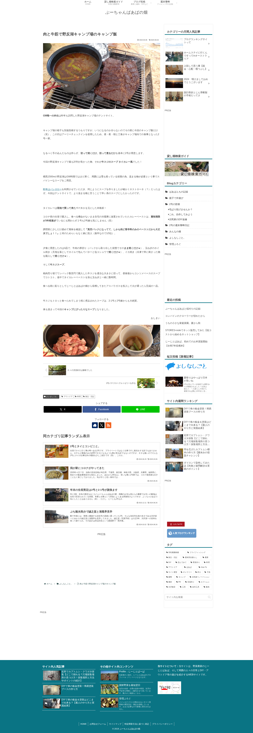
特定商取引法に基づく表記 (136, 724)
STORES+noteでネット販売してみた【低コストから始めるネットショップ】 (188, 332)
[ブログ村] (169, 687)
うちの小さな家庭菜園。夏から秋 (182, 323)
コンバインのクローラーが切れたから (185, 316)
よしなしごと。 (52, 397)
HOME (83, 724)
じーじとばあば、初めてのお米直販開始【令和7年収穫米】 (186, 343)
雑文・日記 (89, 397)
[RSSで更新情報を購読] (108, 425)
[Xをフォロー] (102, 425)
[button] (209, 597)
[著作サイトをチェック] (95, 425)
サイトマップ (115, 724)
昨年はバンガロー (52, 189)
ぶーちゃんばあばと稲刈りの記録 (182, 309)
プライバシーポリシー (162, 724)
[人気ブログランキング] (181, 533)
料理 (79, 397)
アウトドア (68, 397)
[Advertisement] (101, 556)
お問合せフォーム (98, 724)
